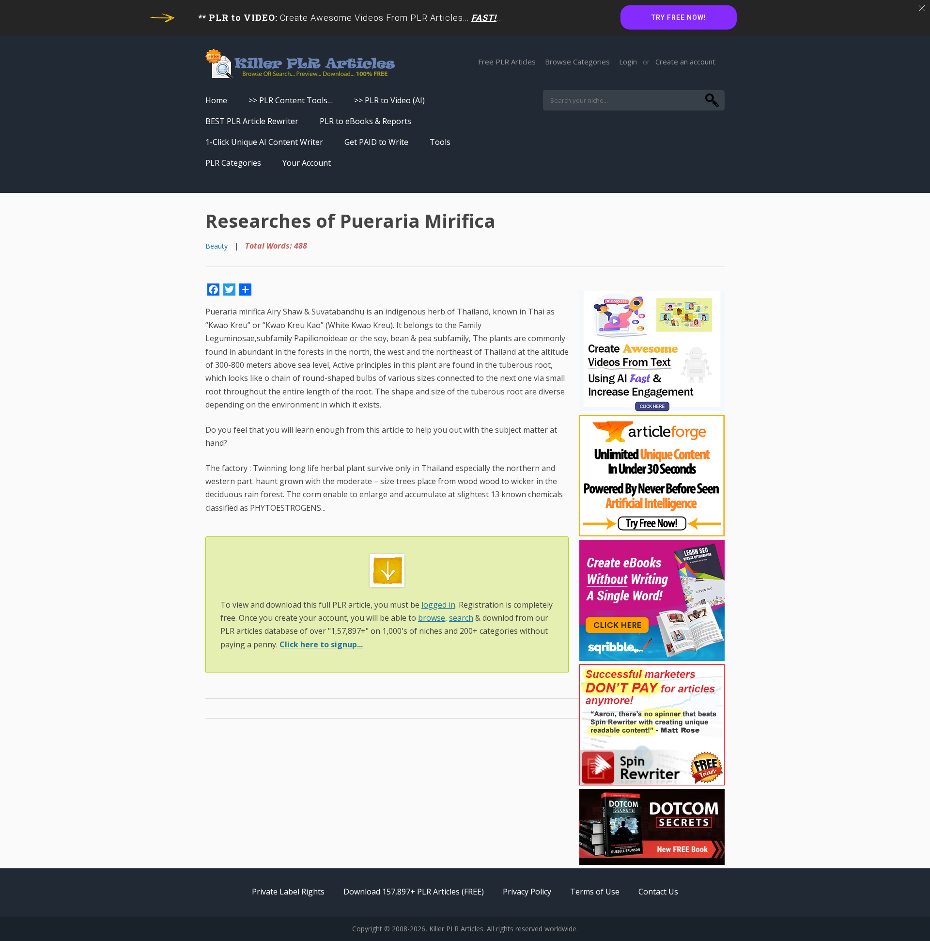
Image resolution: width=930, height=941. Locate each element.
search (461, 617)
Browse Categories (577, 61)
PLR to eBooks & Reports (365, 121)
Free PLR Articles (507, 61)
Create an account (685, 61)
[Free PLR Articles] (300, 64)
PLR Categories (233, 162)
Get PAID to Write (376, 142)
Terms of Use (595, 891)
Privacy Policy (527, 891)
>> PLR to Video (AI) (389, 100)
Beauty (216, 246)
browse (431, 617)
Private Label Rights (288, 891)
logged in (438, 604)
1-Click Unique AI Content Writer (264, 142)
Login (628, 61)
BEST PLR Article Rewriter (251, 121)
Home (216, 100)
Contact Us (658, 891)
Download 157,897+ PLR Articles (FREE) (413, 891)
